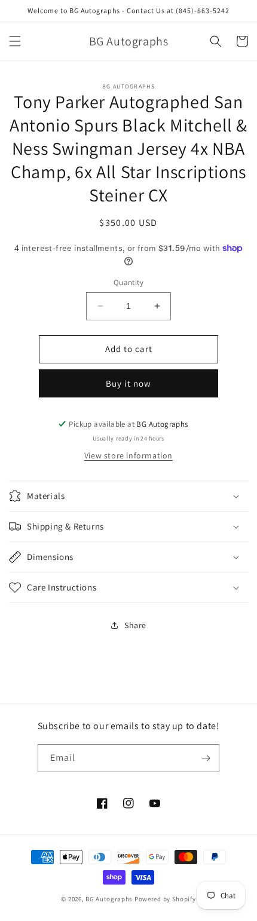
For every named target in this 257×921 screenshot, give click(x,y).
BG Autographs (109, 899)
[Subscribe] (205, 758)
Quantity (128, 282)
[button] (15, 41)
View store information (128, 455)
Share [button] (135, 625)
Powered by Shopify (165, 899)
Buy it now (128, 383)
